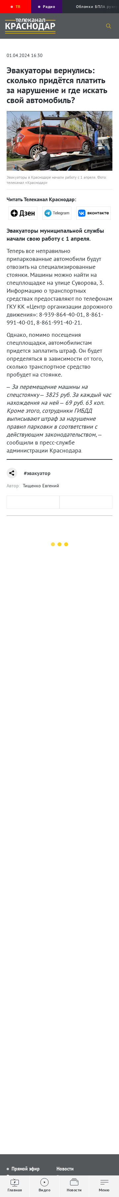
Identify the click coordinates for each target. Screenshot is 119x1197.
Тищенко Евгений (41, 486)
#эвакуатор (37, 473)
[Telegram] (56, 213)
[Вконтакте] (93, 213)
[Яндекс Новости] (22, 213)
